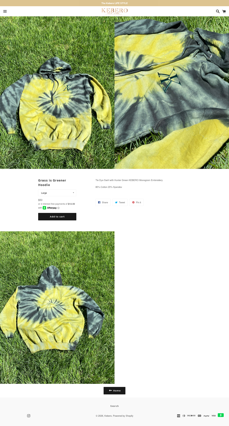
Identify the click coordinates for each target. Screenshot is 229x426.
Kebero (108, 415)
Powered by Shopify (123, 415)
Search (114, 406)
